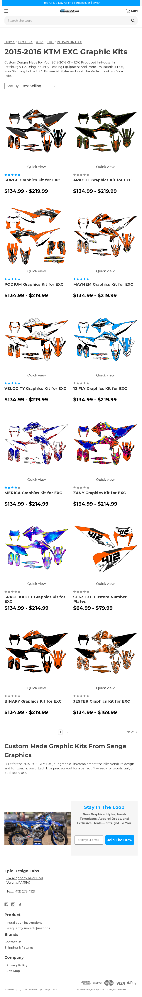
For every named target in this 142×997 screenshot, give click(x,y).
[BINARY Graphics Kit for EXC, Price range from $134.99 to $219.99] (36, 653)
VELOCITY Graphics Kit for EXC (35, 388)
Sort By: (13, 86)
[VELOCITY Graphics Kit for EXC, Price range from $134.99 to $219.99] (36, 340)
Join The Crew (119, 840)
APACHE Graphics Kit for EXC (102, 180)
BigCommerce (25, 989)
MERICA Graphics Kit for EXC (33, 493)
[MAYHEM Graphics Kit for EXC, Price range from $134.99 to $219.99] (105, 236)
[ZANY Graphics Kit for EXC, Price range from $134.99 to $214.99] (105, 445)
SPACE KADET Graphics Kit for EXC (34, 599)
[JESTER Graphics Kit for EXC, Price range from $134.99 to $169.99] (105, 653)
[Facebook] (6, 904)
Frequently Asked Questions (28, 928)
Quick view (36, 167)
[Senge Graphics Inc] (69, 11)
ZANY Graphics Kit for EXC (99, 493)
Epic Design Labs (48, 989)
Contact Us (12, 942)
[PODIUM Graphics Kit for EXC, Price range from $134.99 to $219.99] (36, 236)
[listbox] (39, 86)
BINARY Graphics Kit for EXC (33, 701)
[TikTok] (20, 904)
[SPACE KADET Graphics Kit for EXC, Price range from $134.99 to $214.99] (36, 549)
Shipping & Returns (18, 947)
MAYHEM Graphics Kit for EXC (103, 284)
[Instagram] (13, 904)
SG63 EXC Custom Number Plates (100, 599)
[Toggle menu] (6, 11)
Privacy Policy (16, 965)
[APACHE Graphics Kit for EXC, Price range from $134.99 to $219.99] (105, 132)
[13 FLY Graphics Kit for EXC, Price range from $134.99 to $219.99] (105, 340)
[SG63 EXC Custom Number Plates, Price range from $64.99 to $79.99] (105, 549)
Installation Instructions (24, 922)
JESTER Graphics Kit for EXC (101, 701)
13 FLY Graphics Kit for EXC (100, 388)
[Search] (133, 20)
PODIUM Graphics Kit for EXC (34, 284)
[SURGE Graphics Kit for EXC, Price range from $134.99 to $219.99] (36, 132)
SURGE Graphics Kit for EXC (32, 180)
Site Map (13, 971)
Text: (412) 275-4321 (20, 891)
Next (130, 732)
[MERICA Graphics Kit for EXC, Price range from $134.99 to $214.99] (36, 445)
